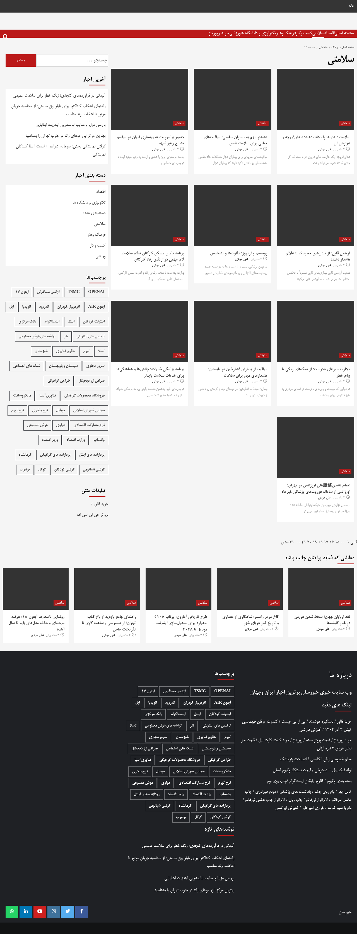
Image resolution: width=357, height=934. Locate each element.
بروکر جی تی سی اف (92, 514)
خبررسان (310, 692)
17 (326, 542)
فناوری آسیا (47, 396)
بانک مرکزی (27, 322)
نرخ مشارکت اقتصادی (89, 425)
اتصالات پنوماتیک (293, 759)
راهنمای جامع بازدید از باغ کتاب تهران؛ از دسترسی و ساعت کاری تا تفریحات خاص (109, 623)
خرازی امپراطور (313, 808)
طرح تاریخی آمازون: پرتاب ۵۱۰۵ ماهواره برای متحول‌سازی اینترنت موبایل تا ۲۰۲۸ (180, 623)
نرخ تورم (17, 411)
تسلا (101, 351)
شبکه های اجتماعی (26, 366)
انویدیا (26, 307)
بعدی (284, 542)
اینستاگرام (51, 322)
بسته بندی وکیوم (339, 781)
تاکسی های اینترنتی (90, 337)
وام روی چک (324, 791)
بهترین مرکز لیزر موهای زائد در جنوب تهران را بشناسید (65, 135)
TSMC (74, 292)
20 (309, 542)
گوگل (42, 470)
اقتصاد (329, 33)
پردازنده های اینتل (92, 455)
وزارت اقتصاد (75, 440)
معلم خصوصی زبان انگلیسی (330, 759)
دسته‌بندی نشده (94, 213)
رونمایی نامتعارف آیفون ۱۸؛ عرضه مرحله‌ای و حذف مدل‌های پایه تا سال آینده (36, 623)
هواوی (60, 425)
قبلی (353, 542)
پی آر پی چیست (293, 721)
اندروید (44, 307)
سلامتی (318, 33)
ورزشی (234, 33)
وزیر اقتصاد (50, 440)
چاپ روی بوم (277, 781)
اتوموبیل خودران (68, 307)
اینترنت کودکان (94, 322)
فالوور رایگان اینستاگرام (306, 781)
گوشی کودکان (64, 470)
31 (292, 542)
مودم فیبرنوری (265, 791)
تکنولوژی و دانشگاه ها (258, 33)
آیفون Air (96, 307)
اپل (11, 307)
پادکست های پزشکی (295, 791)
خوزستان (41, 351)
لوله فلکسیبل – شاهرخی (333, 770)
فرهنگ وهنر (286, 33)
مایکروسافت (22, 396)
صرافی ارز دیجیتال (91, 381)
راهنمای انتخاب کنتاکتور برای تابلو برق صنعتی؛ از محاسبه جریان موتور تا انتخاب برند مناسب (58, 110)
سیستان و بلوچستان (63, 366)
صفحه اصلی (344, 33)
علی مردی (324, 150)
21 (303, 542)
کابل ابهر (344, 791)
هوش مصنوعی (37, 425)
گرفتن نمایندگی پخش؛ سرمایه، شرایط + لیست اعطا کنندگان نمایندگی (60, 150)
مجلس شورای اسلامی (89, 411)
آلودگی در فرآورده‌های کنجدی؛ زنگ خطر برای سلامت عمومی (59, 95)
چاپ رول (295, 799)
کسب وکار (304, 33)
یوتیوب (25, 470)
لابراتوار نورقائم (317, 799)
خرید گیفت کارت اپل (273, 740)
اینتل (71, 322)
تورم (86, 351)
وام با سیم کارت (339, 808)
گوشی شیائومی (94, 470)
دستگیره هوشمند (321, 721)
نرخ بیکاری (40, 411)
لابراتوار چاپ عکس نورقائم (265, 799)
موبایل (60, 411)
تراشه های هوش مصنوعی (37, 337)
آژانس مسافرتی (48, 292)
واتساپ (99, 440)
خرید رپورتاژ (219, 33)
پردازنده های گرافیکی (55, 455)
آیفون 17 (21, 292)
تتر (66, 337)
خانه (351, 6)
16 (331, 542)
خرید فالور (101, 504)
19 (315, 542)
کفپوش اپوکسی (286, 808)
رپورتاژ (297, 740)
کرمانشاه (25, 455)
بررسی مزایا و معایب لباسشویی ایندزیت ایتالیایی (70, 125)
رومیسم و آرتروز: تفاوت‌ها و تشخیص (238, 253)
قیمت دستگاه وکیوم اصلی (292, 770)
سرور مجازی (95, 366)
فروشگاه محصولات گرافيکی (84, 396)
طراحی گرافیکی (58, 381)
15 (337, 542)
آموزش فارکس (310, 729)
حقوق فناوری (65, 351)
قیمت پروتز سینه (318, 740)
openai (96, 292)
